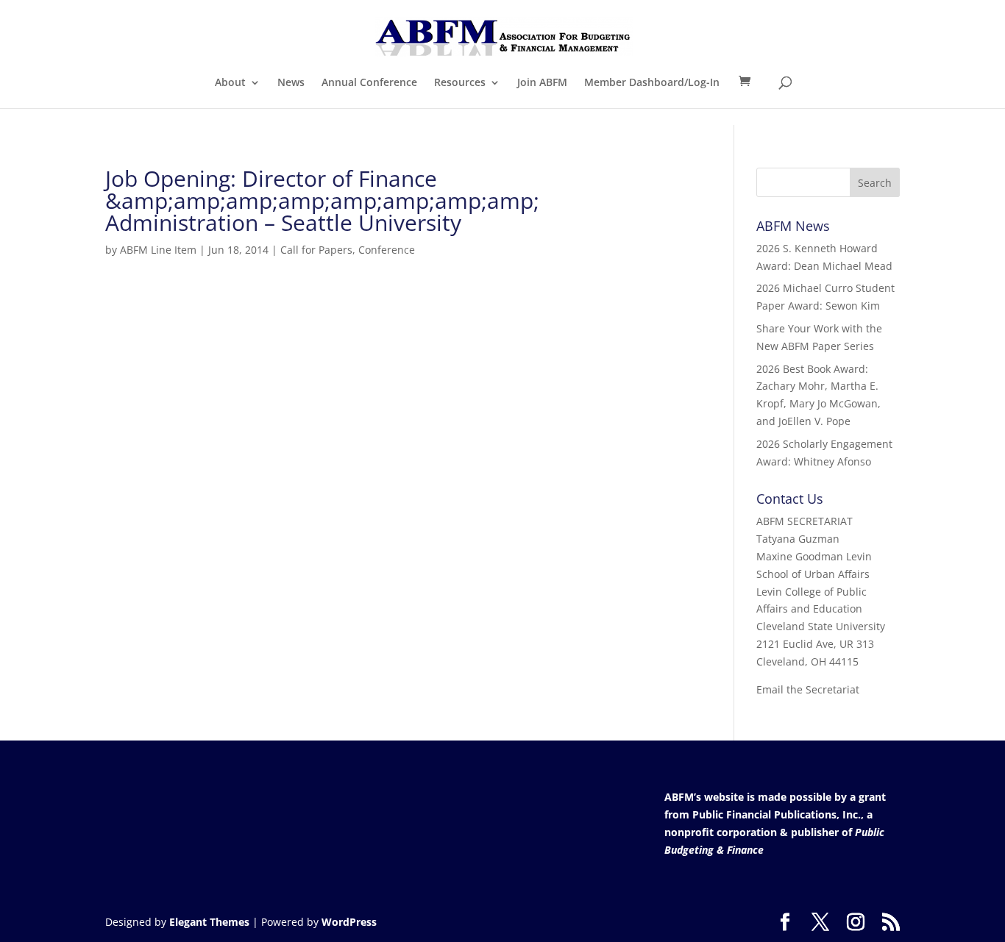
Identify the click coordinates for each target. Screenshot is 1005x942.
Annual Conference (369, 83)
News (291, 83)
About (230, 83)
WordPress (349, 922)
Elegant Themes (209, 922)
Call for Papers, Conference (347, 250)
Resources (460, 83)
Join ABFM (542, 83)
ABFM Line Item (158, 250)
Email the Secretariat (807, 689)
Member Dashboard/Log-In (652, 83)
